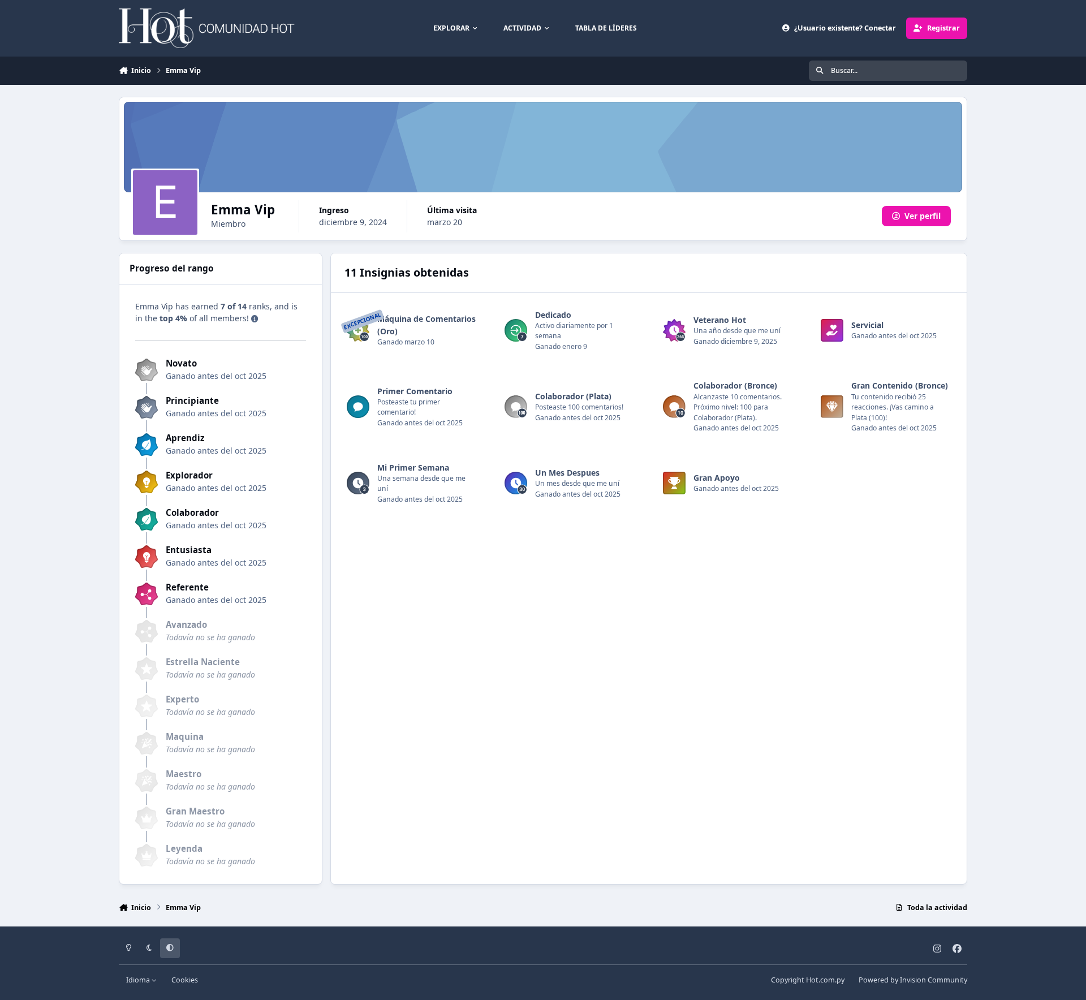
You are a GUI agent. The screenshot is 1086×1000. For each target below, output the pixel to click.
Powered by (913, 980)
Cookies (184, 980)
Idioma (139, 980)
